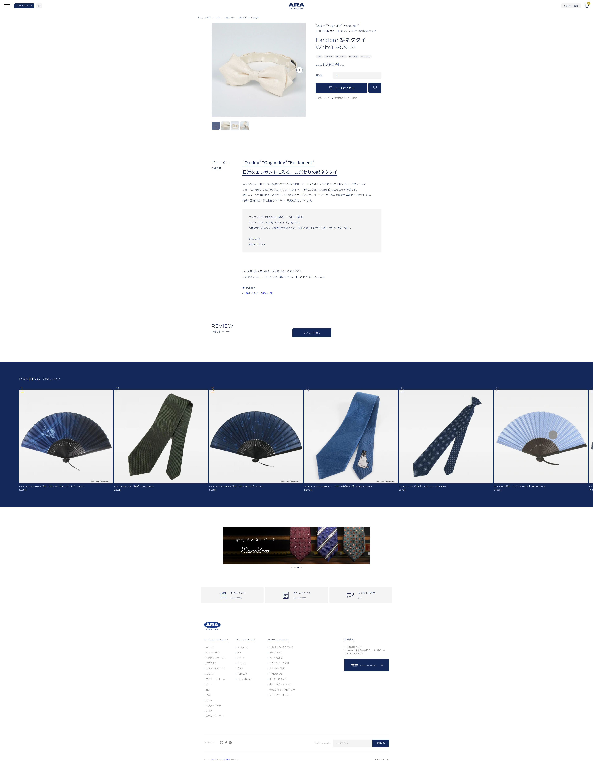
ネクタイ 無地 (212, 652)
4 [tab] (301, 567)
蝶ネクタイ (230, 17)
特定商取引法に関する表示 (282, 689)
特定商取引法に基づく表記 (345, 98)
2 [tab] (295, 567)
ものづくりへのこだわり (281, 647)
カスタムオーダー (214, 716)
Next (300, 72)
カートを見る (275, 657)
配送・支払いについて (280, 684)
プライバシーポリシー (280, 694)
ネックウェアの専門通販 (220, 759)
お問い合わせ (275, 673)
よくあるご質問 (277, 668)
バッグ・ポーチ (213, 705)
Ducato (241, 657)
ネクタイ (218, 17)
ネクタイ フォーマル (215, 657)
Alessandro (243, 647)
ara (239, 652)
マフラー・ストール (215, 678)
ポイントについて (278, 678)
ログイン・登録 (571, 5)
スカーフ (210, 673)
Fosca (240, 668)
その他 (209, 710)
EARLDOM (243, 17)
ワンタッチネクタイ (215, 668)
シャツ (209, 700)
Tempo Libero (244, 678)
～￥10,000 (255, 17)
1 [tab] (291, 567)
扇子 (208, 689)
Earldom (242, 663)
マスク (209, 694)
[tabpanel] (296, 545)
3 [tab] (298, 567)
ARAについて (275, 652)
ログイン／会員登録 (279, 663)
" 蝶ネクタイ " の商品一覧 (258, 293)
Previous (218, 72)
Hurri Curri (242, 673)
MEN (209, 17)
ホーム (200, 17)
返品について (323, 98)
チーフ (209, 684)
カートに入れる (344, 88)
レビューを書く (312, 333)
